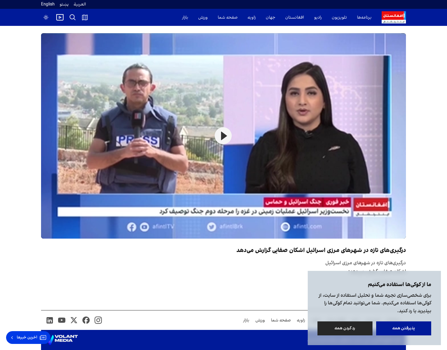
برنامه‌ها (364, 17)
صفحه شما (227, 17)
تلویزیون (339, 17)
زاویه (252, 17)
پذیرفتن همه (403, 328)
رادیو (318, 17)
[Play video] (60, 17)
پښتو (64, 4)
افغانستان (294, 17)
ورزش (203, 17)
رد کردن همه (345, 328)
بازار (185, 17)
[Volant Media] (62, 340)
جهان (270, 17)
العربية (80, 4)
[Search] (72, 17)
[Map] (85, 17)
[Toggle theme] (46, 17)
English (48, 4)
